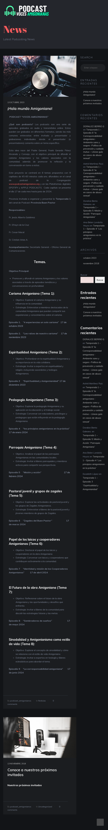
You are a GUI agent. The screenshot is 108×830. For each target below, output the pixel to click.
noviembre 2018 (91, 263)
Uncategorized (45, 806)
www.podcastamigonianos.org (24, 184)
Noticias (42, 700)
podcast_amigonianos (20, 700)
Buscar (83, 275)
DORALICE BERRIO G (93, 126)
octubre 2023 (89, 258)
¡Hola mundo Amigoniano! (29, 108)
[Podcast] (26, 10)
